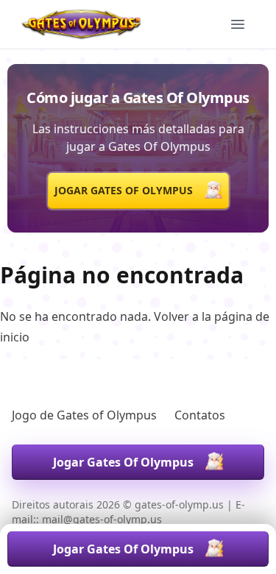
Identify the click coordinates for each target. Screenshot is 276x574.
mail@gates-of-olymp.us (102, 519)
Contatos (199, 415)
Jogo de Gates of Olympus (84, 415)
